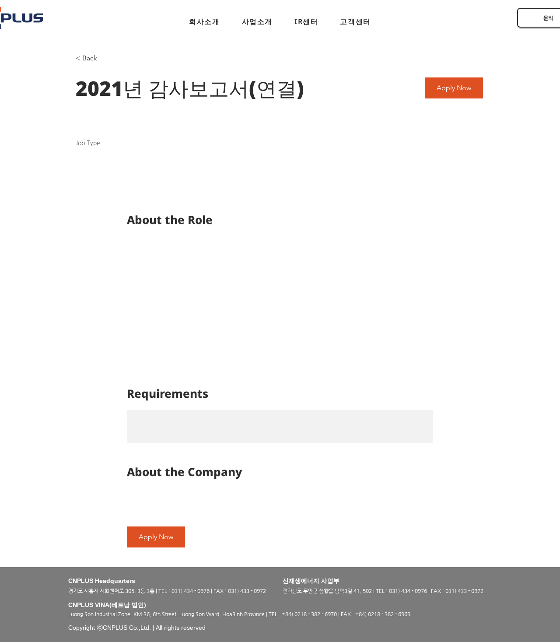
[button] (204, 22)
